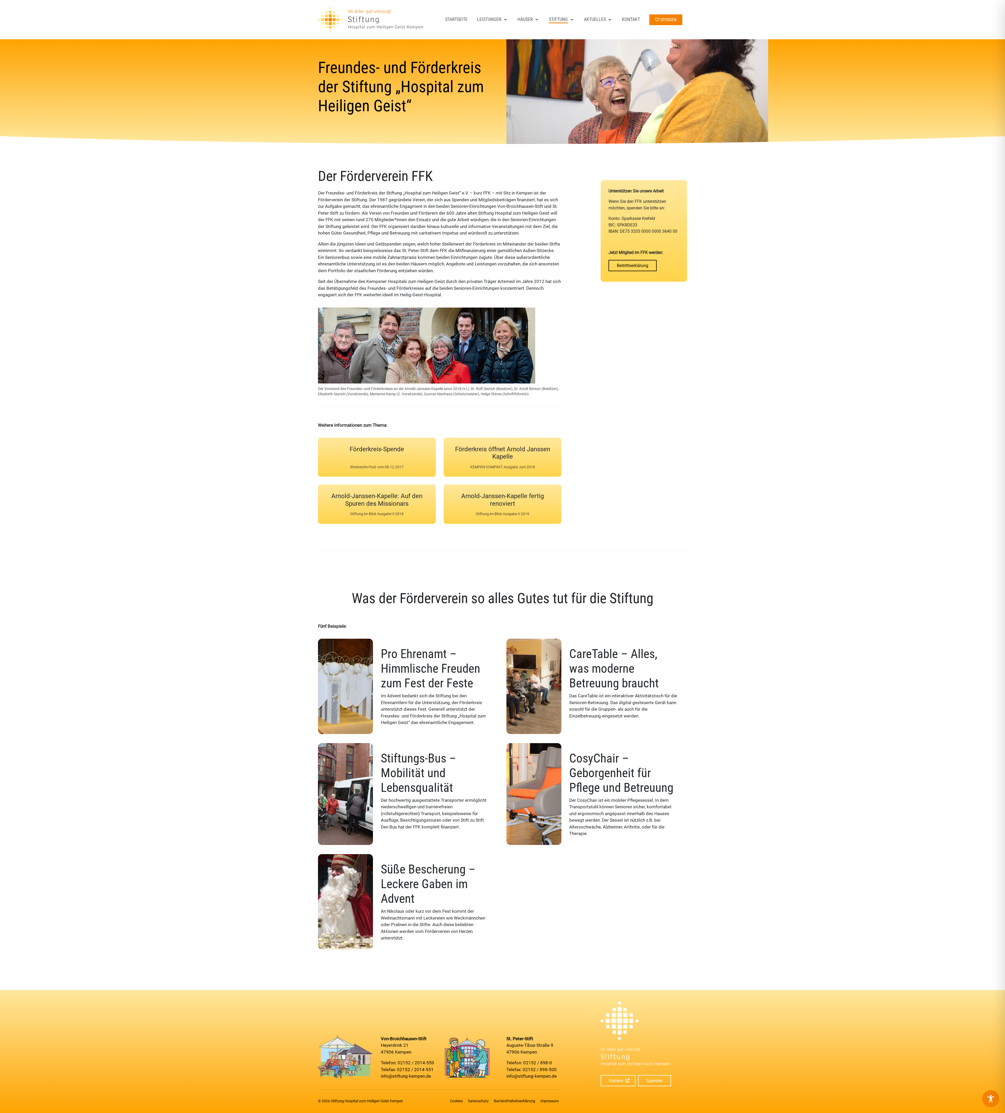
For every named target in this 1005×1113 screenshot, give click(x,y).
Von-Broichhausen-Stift (404, 1038)
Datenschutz (478, 1101)
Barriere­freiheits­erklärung (514, 1101)
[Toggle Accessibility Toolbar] (991, 1099)
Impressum (549, 1101)
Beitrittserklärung (632, 265)
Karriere (616, 1080)
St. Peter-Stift (519, 1038)
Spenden (654, 1080)
